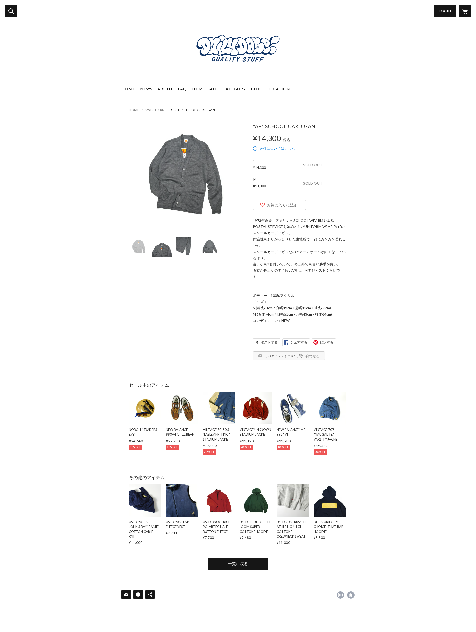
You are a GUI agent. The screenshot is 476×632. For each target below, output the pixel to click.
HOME (128, 88)
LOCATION (279, 88)
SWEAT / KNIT (156, 110)
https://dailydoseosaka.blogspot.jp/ (351, 595)
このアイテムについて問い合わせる (292, 356)
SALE (213, 88)
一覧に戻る (238, 563)
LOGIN (445, 11)
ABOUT (165, 88)
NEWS (146, 88)
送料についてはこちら (277, 148)
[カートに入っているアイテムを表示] (465, 11)
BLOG (257, 88)
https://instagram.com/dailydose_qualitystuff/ (340, 595)
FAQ (182, 88)
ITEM (197, 88)
